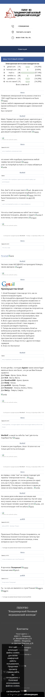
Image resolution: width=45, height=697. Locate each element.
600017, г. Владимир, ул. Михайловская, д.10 (22, 637)
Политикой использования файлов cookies (13, 683)
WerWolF (22, 116)
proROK (22, 519)
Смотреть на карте (23, 32)
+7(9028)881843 (23, 26)
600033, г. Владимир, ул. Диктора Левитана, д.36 (22, 642)
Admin (22, 92)
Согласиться (13, 692)
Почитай (4, 256)
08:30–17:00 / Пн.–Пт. (23, 38)
